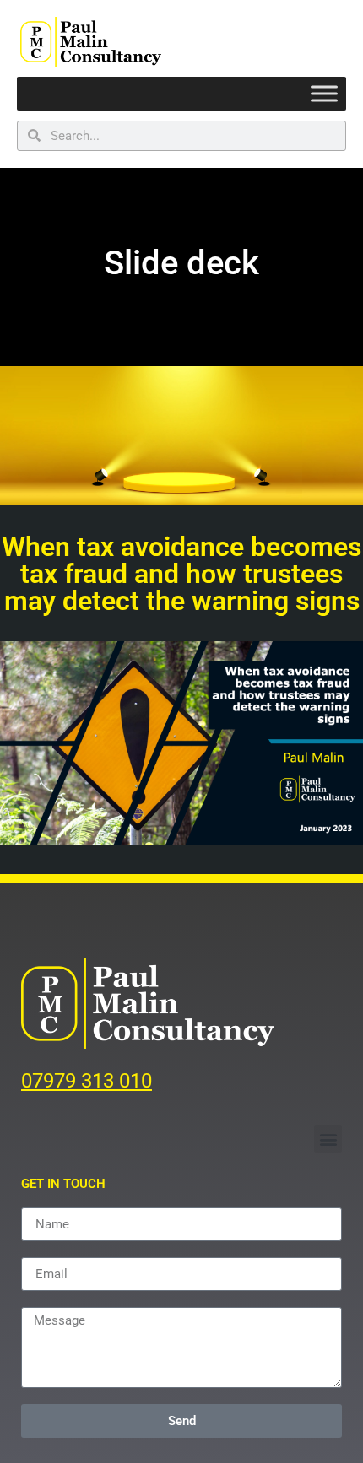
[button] (328, 1139)
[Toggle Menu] (324, 93)
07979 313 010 (86, 1081)
